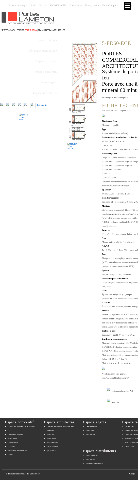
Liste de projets (13, 442)
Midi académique (52, 442)
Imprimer (115, 402)
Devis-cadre (50, 434)
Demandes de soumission (94, 463)
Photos (42, 5)
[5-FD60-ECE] (83, 88)
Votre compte (90, 434)
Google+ (132, 474)
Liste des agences (91, 426)
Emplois (10, 454)
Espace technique (18, 5)
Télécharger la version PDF (122, 391)
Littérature (11, 446)
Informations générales (15, 434)
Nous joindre (92, 5)
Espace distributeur (92, 455)
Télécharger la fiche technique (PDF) (116, 98)
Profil (33, 5)
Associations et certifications (17, 450)
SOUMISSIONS (58, 5)
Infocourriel (41, 105)
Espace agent (90, 430)
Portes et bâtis (129, 426)
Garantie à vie (129, 446)
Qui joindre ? (51, 450)
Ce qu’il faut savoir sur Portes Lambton (21, 426)
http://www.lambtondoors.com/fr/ (115, 378)
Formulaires (76, 5)
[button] (127, 6)
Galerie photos (12, 438)
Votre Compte (109, 5)
